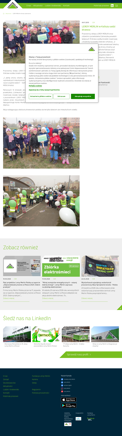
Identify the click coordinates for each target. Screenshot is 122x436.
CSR (93, 22)
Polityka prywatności (40, 393)
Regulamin (36, 389)
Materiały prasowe (101, 5)
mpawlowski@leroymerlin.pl (98, 85)
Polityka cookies (35, 86)
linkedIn (112, 5)
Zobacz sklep (116, 5)
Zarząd (6, 379)
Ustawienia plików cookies (40, 96)
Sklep (34, 383)
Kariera (35, 379)
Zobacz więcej (8, 298)
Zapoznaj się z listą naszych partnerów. (44, 90)
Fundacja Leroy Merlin (41, 376)
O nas (28, 5)
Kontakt (66, 5)
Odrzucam (61, 96)
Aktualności (38, 5)
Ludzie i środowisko (53, 5)
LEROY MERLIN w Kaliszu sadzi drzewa (22, 13)
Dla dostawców (9, 383)
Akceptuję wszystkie (83, 96)
